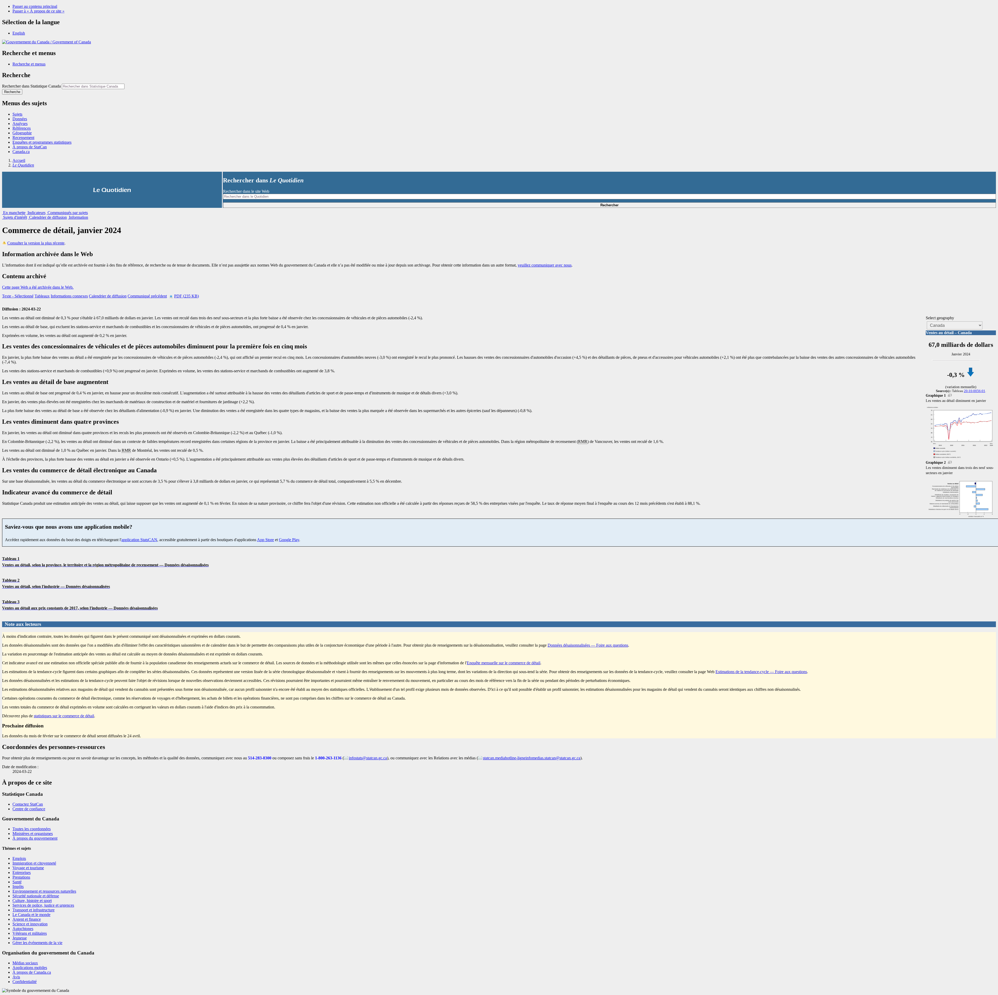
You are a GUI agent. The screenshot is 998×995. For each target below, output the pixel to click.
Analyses (20, 123)
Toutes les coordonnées (31, 829)
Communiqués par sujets (67, 212)
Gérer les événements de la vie (37, 942)
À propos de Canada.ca (31, 972)
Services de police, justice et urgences (43, 905)
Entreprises (21, 872)
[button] (28, 64)
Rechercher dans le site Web (246, 191)
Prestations (21, 877)
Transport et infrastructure (33, 910)
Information (78, 217)
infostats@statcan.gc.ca (368, 758)
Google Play (289, 540)
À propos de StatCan (29, 147)
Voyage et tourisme (28, 868)
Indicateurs (36, 212)
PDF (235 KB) (186, 296)
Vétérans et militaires (29, 933)
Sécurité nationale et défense (35, 896)
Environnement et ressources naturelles (44, 891)
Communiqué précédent (147, 296)
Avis (16, 977)
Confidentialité (24, 981)
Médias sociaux (25, 963)
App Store (265, 540)
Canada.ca (21, 151)
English (18, 33)
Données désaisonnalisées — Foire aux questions (588, 645)
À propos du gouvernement (34, 838)
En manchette (13, 212)
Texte (18, 296)
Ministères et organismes (32, 833)
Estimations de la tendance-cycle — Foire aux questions (761, 671)
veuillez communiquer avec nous (545, 265)
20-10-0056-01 (974, 391)
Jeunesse (19, 938)
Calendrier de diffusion (47, 217)
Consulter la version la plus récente (35, 243)
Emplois (19, 858)
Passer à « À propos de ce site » (38, 11)
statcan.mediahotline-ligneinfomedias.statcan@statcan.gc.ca (531, 758)
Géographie (22, 133)
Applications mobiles (29, 967)
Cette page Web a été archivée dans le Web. (38, 287)
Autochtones (22, 928)
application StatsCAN (139, 540)
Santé (17, 882)
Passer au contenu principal (34, 6)
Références (21, 128)
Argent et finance (26, 919)
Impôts (18, 886)
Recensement (23, 137)
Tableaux (42, 296)
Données (19, 119)
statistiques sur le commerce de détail (64, 716)
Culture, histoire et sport (32, 900)
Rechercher (609, 205)
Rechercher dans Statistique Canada (31, 86)
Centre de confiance (28, 809)
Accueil (18, 160)
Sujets (17, 114)
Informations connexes (69, 296)
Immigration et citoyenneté (34, 863)
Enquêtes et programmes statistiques (41, 142)
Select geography (940, 318)
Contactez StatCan (27, 804)
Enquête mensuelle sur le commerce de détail (503, 663)
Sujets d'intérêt (14, 217)
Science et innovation (30, 924)
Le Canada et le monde (31, 914)
